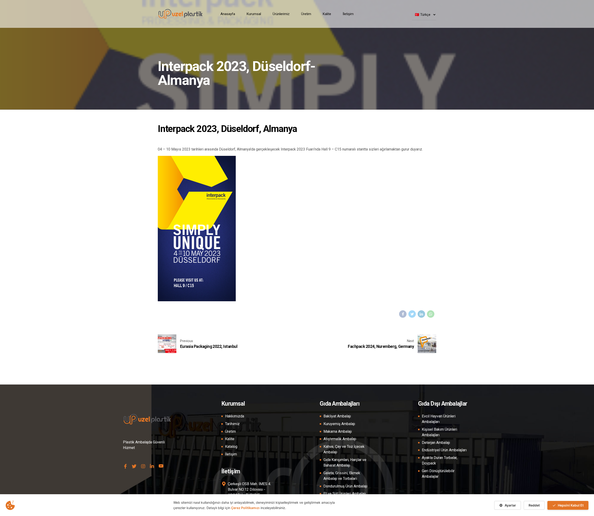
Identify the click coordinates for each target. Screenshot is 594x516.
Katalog (231, 446)
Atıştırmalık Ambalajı (339, 439)
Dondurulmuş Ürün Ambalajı (345, 486)
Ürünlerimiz (281, 14)
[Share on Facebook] (403, 314)
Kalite (327, 14)
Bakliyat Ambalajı (337, 416)
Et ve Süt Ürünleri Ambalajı (344, 493)
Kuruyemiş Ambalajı (339, 424)
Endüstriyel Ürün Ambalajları (444, 450)
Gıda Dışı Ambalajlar (442, 403)
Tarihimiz (232, 424)
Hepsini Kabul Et (571, 505)
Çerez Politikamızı (245, 508)
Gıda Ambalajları (339, 403)
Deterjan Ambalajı (436, 442)
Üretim (306, 14)
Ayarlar (510, 505)
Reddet (534, 505)
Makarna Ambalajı (337, 431)
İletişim (348, 14)
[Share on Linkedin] (421, 314)
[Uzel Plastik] (125, 466)
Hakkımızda (234, 416)
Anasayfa (227, 14)
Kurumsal (254, 14)
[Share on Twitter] (412, 314)
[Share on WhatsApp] (430, 314)
